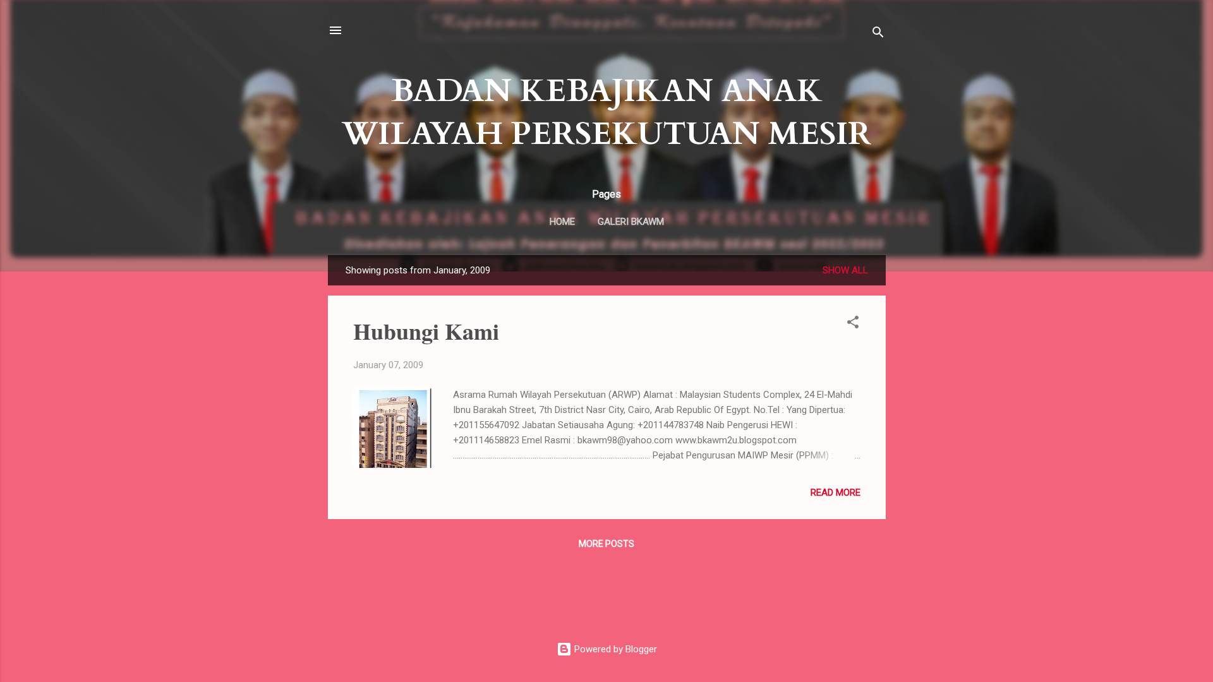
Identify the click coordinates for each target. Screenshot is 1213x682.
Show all (845, 270)
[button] (852, 324)
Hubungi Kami (426, 330)
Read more (835, 492)
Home (562, 221)
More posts (606, 544)
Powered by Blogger (614, 649)
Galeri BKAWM (631, 221)
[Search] (878, 34)
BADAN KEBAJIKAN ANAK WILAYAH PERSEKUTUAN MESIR (606, 112)
